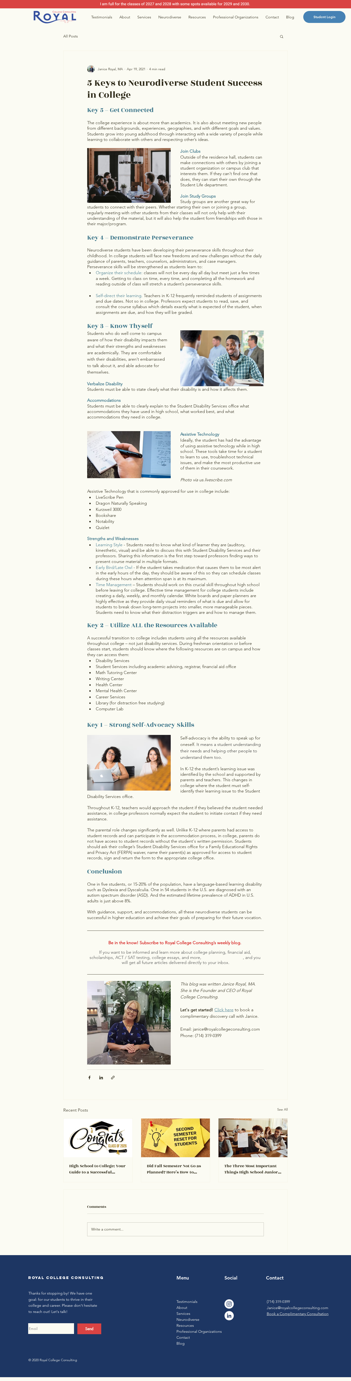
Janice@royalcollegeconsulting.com (297, 1308)
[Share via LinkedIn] (101, 1077)
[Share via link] (113, 1077)
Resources (185, 1325)
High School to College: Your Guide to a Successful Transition (97, 1169)
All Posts (70, 36)
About (181, 1307)
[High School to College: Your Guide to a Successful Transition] (98, 1138)
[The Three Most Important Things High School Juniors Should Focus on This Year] (252, 1138)
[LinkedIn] (229, 1315)
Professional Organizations (195, 1331)
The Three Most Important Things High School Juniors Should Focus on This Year (252, 1169)
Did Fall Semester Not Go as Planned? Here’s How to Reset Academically (174, 1169)
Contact (183, 1337)
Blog (180, 1343)
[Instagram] (229, 1304)
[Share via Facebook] (89, 1077)
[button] (281, 36)
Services (183, 1313)
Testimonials (186, 1301)
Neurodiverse (187, 1319)
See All (282, 1109)
